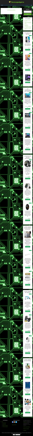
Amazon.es (25, 422)
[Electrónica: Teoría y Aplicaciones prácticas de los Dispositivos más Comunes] (27, 385)
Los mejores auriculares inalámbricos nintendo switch (27, 28)
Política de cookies (26, 428)
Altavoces (4, 424)
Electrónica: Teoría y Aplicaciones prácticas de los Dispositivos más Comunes (27, 390)
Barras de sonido (5, 425)
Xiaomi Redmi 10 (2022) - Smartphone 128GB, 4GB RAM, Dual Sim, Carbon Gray (27, 44)
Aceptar (14, 434)
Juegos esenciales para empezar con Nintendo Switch (27, 23)
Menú (2, 5)
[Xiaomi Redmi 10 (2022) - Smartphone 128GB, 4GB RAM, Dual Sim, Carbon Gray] (27, 39)
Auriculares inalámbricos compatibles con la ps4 (27, 25)
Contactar (24, 430)
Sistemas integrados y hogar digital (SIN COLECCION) (27, 280)
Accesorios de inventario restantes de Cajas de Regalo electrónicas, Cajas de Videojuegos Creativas (27, 408)
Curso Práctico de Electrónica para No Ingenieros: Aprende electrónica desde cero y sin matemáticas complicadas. (28, 372)
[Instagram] (14, 422)
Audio (2, 421)
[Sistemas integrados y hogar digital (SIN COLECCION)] (27, 275)
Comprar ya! (28, 49)
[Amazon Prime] (28, 46)
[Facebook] (12, 422)
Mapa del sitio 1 (14, 424)
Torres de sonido (5, 426)
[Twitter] (16, 422)
